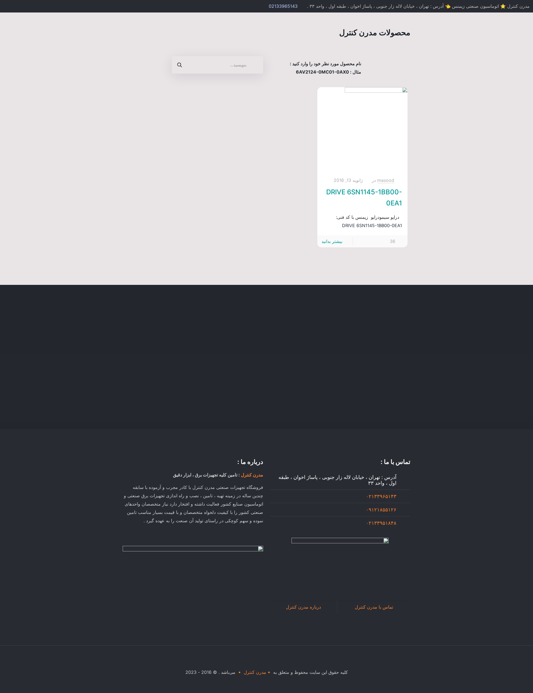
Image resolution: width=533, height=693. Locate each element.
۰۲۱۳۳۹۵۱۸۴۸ (381, 523)
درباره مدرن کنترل (303, 607)
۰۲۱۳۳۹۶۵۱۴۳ (381, 496)
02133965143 (283, 6)
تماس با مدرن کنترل (374, 607)
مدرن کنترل (252, 475)
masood (385, 180)
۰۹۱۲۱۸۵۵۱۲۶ (381, 510)
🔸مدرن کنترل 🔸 (254, 672)
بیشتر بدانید (331, 241)
